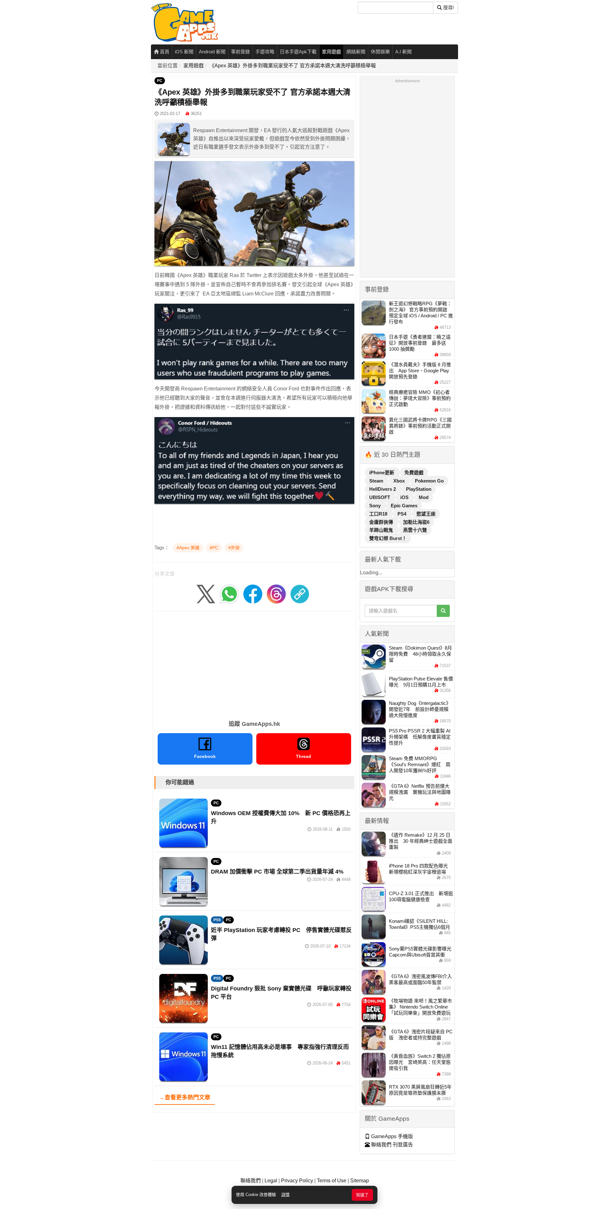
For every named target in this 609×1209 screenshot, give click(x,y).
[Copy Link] (299, 593)
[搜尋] (443, 611)
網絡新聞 (355, 51)
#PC (214, 547)
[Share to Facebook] (252, 593)
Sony (375, 505)
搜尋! (448, 7)
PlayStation (418, 489)
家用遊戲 (331, 51)
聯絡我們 (250, 1180)
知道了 (362, 1194)
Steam (376, 480)
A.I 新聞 (403, 51)
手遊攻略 (264, 51)
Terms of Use (331, 1180)
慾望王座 (425, 514)
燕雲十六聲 (415, 530)
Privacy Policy (297, 1180)
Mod (424, 497)
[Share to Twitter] (205, 593)
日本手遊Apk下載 (298, 51)
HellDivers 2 (383, 489)
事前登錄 (240, 51)
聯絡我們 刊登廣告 (391, 1144)
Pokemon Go (429, 480)
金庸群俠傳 (381, 522)
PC (159, 80)
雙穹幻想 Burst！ (388, 538)
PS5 (217, 920)
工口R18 (379, 514)
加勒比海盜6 (416, 522)
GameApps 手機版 (391, 1136)
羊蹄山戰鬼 (381, 530)
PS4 (402, 514)
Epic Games (404, 505)
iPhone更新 (382, 472)
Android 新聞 (212, 51)
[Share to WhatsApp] (229, 593)
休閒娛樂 (380, 51)
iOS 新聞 (184, 51)
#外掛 (234, 547)
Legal (271, 1180)
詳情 (285, 1194)
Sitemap (359, 1180)
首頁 (164, 51)
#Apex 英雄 (188, 547)
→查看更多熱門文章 (184, 1097)
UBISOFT (380, 497)
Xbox (399, 480)
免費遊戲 (413, 472)
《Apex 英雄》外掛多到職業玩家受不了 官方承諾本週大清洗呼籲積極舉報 (292, 65)
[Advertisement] (254, 663)
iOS (405, 497)
